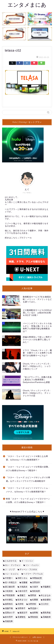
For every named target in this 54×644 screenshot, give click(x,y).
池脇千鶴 (9, 608)
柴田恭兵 (9, 604)
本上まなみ (46, 595)
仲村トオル (22, 578)
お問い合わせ (37, 637)
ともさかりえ (11, 561)
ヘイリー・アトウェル (33, 574)
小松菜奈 (9, 591)
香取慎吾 (34, 617)
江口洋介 (45, 604)
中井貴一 (9, 578)
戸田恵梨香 (10, 595)
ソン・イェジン (32, 565)
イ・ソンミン (27, 561)
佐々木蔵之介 (11, 582)
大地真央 (23, 587)
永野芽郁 (32, 604)
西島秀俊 (47, 613)
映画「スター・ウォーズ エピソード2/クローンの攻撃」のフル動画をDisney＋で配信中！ (28, 500)
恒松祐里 (36, 591)
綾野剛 (35, 613)
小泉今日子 (22, 591)
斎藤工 (22, 595)
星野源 (33, 595)
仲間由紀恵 (37, 578)
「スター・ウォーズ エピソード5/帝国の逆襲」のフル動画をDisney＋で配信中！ (28, 469)
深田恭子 (21, 608)
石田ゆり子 (10, 613)
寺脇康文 (47, 587)
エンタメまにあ (27, 4)
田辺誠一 (34, 608)
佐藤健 (24, 582)
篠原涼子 (23, 613)
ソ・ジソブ (10, 569)
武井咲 (20, 604)
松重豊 (35, 600)
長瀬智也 (21, 617)
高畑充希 (9, 621)
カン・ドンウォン (12, 565)
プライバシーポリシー (20, 637)
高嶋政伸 (47, 617)
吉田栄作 (36, 582)
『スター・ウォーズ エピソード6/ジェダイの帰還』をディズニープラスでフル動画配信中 (28, 479)
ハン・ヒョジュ (12, 574)
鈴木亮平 (9, 617)
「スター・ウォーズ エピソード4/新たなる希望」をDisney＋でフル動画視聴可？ (27, 458)
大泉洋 (35, 587)
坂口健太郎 (10, 587)
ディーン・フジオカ (28, 569)
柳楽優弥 (47, 600)
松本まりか (22, 600)
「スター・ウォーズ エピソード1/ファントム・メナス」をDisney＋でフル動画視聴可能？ (28, 490)
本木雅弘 (9, 600)
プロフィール (25, 238)
